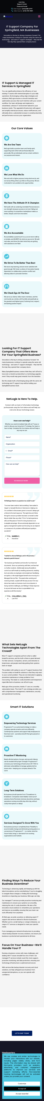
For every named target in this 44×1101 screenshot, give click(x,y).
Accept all (22, 1089)
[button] (39, 16)
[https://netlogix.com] (8, 16)
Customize (22, 1084)
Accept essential (22, 1094)
